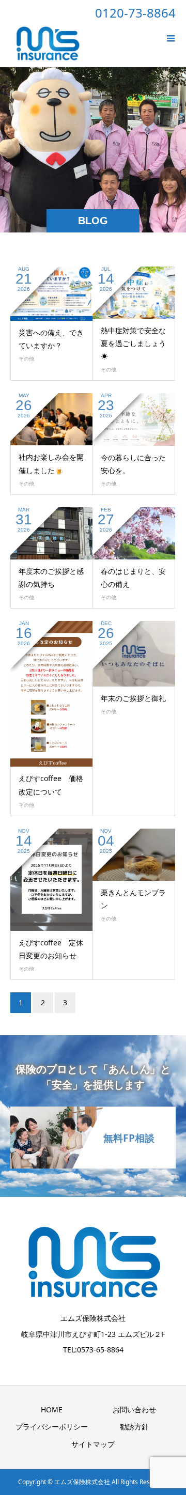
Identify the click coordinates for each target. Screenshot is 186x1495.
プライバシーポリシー (52, 1426)
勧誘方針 (134, 1426)
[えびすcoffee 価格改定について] (51, 694)
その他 (26, 358)
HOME (52, 1409)
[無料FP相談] (93, 1113)
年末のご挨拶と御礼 (133, 698)
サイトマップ (93, 1444)
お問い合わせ (134, 1409)
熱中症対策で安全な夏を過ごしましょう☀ (133, 343)
